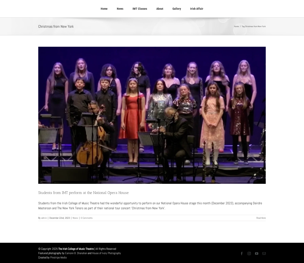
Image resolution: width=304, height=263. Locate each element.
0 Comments (87, 218)
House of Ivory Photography (106, 253)
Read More (261, 218)
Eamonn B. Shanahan (76, 253)
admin (44, 218)
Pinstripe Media (58, 257)
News (75, 218)
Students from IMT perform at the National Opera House (83, 192)
